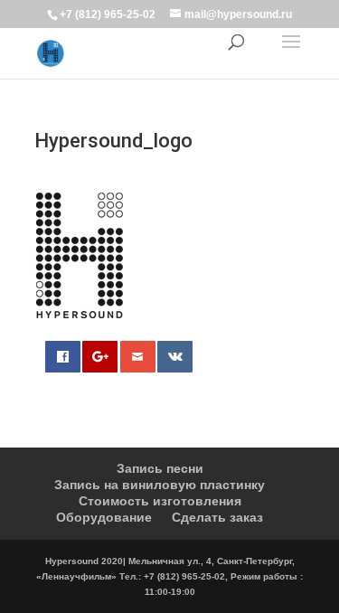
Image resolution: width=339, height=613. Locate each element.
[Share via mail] (137, 357)
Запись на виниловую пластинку (159, 484)
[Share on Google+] (100, 357)
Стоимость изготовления (160, 501)
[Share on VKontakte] (175, 357)
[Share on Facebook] (62, 357)
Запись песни (160, 468)
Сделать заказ (217, 517)
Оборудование (104, 517)
